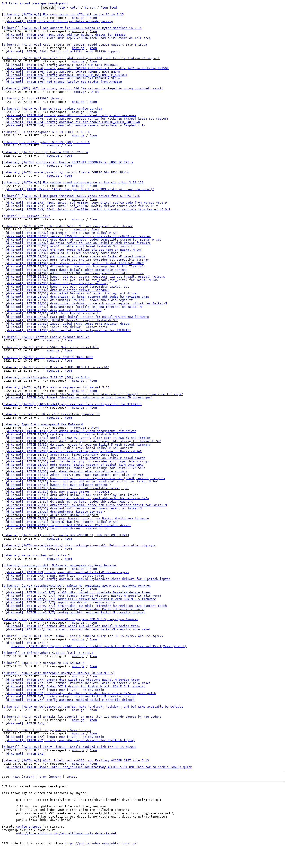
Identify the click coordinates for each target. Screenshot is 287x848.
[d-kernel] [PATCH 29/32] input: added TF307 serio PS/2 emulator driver (68, 323)
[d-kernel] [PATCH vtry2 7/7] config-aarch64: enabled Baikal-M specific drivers (75, 612)
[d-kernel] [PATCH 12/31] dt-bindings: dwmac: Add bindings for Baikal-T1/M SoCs (75, 468)
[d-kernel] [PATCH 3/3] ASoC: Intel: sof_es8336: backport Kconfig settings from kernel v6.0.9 (87, 209)
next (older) (23, 776)
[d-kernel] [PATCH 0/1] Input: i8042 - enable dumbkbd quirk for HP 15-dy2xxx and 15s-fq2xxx (82, 636)
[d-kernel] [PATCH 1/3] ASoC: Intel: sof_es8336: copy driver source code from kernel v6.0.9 (86, 202)
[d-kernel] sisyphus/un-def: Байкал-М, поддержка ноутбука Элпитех (59, 565)
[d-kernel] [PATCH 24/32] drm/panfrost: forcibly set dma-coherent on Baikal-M (73, 306)
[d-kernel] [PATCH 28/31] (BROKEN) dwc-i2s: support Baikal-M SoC (61, 521)
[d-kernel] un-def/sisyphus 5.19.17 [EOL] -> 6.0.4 (46, 377)
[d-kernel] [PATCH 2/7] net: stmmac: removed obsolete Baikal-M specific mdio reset (78, 629)
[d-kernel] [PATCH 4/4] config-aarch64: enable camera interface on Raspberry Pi (75, 125)
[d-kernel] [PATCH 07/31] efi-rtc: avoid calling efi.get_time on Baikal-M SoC (73, 451)
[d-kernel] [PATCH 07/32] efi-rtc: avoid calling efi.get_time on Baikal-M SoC (73, 249)
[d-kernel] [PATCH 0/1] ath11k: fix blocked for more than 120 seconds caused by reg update (81, 716)
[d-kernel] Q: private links (26, 216)
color (74, 7)
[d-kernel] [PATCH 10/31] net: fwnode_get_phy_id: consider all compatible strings (77, 461)
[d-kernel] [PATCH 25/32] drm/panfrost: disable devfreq (53, 310)
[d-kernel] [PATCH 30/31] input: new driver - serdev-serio (56, 528)
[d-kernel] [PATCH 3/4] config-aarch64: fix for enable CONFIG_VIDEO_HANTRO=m (72, 122)
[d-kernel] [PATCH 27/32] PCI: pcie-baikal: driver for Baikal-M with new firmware (77, 317)
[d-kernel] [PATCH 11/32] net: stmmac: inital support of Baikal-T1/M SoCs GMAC (74, 263)
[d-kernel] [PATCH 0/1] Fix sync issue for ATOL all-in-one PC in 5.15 (63, 14)
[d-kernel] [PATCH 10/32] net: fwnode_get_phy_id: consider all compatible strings (77, 259)
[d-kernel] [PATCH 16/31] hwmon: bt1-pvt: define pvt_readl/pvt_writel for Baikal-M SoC (81, 481)
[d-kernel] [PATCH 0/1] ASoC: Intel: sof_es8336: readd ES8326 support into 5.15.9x (74, 44)
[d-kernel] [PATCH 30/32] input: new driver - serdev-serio (56, 327)
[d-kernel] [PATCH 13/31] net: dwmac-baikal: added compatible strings (66, 471)
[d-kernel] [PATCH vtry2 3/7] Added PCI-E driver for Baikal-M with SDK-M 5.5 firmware (80, 599)
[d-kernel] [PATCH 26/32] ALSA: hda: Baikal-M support (52, 313)
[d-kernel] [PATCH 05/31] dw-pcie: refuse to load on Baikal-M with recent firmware (78, 444)
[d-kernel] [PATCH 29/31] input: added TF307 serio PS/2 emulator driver (68, 525)
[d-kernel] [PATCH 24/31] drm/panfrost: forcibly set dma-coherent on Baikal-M (73, 508)
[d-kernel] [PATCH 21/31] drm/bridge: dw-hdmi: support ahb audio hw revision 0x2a (77, 498)
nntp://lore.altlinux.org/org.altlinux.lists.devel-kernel (66, 833)
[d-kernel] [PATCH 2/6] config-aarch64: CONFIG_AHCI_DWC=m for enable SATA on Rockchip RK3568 (87, 68)
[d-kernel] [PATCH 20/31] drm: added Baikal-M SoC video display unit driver (71, 495)
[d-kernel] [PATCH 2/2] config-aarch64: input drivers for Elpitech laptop (70, 740)
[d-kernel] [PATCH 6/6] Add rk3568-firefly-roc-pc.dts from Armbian (63, 81)
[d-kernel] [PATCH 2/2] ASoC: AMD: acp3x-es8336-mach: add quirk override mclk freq (78, 38)
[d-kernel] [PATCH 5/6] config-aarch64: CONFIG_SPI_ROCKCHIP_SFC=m (62, 78)
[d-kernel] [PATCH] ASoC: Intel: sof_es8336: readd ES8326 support (62, 51)
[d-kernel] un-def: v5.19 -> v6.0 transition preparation (51, 414)
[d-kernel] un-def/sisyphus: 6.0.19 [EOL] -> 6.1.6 (46, 132)
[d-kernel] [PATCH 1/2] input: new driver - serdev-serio (54, 736)
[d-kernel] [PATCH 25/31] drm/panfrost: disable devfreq (53, 511)
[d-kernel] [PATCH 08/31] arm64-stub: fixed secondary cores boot (61, 454)
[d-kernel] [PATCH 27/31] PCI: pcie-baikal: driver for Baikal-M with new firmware (77, 518)
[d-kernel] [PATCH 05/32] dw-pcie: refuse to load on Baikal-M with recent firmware (78, 243)
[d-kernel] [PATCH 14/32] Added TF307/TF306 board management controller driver (74, 273)
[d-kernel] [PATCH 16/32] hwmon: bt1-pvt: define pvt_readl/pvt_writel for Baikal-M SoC (81, 280)
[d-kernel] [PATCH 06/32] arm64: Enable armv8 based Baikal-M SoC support (69, 246)
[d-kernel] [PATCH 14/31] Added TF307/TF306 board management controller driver (74, 474)
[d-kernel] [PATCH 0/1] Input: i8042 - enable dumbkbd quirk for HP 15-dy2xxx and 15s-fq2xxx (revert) (98, 646)
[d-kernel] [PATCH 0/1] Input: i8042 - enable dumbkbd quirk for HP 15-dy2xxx (69, 747)
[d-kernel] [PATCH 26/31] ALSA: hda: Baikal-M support (52, 515)
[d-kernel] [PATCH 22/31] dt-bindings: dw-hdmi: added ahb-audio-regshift (69, 501)
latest (71, 776)
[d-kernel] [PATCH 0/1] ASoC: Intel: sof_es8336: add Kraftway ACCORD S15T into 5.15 (75, 760)
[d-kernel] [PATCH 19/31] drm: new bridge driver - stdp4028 (57, 491)
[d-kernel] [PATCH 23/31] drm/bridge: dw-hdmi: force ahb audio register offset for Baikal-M (86, 505)
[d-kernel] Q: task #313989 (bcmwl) (32, 98)
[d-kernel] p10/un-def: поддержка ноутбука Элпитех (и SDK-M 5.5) (58, 673)
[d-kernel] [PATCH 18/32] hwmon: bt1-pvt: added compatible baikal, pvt (67, 286)
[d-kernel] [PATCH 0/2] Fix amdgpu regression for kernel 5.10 (55, 387)
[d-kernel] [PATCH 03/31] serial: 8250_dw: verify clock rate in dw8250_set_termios (78, 437)
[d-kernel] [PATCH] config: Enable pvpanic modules (46, 337)
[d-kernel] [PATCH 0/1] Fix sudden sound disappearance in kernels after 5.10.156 (73, 182)
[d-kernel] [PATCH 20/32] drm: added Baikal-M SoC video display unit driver (71, 293)
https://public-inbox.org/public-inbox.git (101, 843)
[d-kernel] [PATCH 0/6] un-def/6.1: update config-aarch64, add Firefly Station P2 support (81, 58)
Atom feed (109, 7)
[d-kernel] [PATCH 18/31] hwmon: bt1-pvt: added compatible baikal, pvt (67, 488)
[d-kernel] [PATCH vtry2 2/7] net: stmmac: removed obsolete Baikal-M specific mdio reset (83, 595)
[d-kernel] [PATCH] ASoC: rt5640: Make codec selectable (50, 347)
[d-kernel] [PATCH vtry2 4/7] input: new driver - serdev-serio (60, 602)
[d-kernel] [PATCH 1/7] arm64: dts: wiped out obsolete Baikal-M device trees (72, 626)
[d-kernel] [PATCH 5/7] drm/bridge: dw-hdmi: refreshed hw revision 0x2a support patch (80, 693)
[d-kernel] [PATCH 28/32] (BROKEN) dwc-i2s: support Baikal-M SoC (61, 320)
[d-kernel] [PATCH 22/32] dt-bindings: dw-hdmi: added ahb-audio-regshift (69, 300)
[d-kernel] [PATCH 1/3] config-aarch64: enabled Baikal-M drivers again (67, 572)
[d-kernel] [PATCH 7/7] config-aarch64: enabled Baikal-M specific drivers (70, 700)
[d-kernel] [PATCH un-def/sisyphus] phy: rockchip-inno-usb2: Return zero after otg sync (79, 545)
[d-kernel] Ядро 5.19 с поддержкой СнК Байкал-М (43, 663)
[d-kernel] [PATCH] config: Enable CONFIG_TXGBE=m (45, 152)
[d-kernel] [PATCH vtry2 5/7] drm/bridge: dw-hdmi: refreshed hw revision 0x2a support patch (86, 605)
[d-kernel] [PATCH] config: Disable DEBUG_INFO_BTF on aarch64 (55, 367)
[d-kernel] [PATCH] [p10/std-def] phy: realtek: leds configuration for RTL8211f (72, 404)
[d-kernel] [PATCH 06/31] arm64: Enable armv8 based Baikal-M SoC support (69, 448)
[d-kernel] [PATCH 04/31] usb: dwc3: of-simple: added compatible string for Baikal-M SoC (83, 441)
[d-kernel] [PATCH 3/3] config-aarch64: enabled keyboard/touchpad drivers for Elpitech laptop (87, 579)
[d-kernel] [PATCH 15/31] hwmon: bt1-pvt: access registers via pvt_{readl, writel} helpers (85, 478)
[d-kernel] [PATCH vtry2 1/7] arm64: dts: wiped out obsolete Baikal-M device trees (78, 592)
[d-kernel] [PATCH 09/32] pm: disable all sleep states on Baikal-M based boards (75, 256)
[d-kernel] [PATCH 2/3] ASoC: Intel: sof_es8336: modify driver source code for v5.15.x (81, 206)
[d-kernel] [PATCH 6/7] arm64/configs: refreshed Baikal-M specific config (70, 696)
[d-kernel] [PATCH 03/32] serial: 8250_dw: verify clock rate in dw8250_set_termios (78, 236)
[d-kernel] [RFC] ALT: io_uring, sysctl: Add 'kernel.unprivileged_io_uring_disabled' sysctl (82, 88)
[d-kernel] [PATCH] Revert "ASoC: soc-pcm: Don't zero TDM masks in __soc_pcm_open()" (79, 189)
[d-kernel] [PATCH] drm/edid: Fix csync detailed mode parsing (59, 21)
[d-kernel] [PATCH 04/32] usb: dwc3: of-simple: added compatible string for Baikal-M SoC (83, 239)
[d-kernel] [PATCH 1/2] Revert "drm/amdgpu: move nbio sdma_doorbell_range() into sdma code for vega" (94, 394)
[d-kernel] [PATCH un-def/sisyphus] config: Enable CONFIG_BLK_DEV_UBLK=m (65, 172)
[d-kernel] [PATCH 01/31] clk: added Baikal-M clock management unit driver (70, 431)
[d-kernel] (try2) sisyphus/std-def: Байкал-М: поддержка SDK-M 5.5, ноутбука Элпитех (76, 585)
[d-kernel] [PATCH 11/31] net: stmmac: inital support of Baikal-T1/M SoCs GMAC (74, 464)
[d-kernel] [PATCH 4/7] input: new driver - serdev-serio (54, 689)
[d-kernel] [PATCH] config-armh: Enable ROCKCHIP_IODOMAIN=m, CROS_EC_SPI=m (67, 162)
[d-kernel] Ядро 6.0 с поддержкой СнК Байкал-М (42, 424)
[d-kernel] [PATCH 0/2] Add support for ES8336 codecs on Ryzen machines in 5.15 (72, 28)
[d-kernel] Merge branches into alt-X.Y (36, 555)
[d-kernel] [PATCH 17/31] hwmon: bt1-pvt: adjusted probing (56, 484)
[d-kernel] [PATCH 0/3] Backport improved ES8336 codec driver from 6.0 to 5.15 (71, 196)
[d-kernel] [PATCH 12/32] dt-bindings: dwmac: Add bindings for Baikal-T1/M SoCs (75, 266)
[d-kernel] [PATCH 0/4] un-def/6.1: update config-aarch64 (52, 108)
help (61, 7)
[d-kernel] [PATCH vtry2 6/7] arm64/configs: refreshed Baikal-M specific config (75, 609)
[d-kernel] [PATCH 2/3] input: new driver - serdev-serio (54, 575)
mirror (90, 7)
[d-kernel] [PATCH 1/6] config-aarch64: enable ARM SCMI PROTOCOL (61, 65)
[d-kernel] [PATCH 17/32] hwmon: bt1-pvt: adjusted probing (56, 283)
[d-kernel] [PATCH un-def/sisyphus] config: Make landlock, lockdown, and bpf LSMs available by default (92, 706)
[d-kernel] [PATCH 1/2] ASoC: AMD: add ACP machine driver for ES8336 (65, 34)
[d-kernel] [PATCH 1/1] (25, 642)
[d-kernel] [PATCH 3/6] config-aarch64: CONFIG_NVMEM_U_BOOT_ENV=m (62, 71)
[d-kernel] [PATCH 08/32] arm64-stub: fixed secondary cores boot (61, 253)
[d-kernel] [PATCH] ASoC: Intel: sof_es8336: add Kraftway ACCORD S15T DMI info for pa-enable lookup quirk (98, 767)
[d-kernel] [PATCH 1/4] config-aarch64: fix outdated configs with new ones (70, 115)
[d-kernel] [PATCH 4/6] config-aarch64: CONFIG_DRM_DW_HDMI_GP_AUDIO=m (66, 75)
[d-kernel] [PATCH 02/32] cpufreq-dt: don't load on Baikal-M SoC (61, 233)
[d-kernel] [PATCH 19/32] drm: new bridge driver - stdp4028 (57, 290)
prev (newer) (50, 776)
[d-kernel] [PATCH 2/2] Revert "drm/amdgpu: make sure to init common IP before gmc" (78, 397)
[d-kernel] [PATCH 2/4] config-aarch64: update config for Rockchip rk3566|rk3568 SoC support (87, 118)
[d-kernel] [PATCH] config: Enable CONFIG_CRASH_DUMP (47, 357)
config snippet (28, 826)
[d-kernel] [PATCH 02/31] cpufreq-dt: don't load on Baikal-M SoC (61, 434)
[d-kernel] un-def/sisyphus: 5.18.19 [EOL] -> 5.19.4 (47, 652)
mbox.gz (78, 17)
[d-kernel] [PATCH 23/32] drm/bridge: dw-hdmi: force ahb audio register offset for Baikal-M (86, 303)
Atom (93, 17)
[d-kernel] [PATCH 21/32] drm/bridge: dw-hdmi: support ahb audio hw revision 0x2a (77, 296)
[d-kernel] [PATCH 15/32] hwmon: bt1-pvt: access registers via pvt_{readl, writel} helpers (85, 276)
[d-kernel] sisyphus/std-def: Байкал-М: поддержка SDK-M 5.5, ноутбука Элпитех (70, 619)
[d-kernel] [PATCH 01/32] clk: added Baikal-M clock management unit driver (67, 226)
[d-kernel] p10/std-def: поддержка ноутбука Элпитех (46, 730)
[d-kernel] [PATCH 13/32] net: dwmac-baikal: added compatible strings (66, 269)
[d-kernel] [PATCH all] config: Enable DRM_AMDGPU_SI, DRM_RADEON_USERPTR (65, 535)
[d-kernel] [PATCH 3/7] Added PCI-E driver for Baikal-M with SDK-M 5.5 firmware (75, 686)
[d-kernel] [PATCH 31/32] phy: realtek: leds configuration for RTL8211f (68, 330)
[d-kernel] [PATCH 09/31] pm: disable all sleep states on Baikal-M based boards (75, 458)
